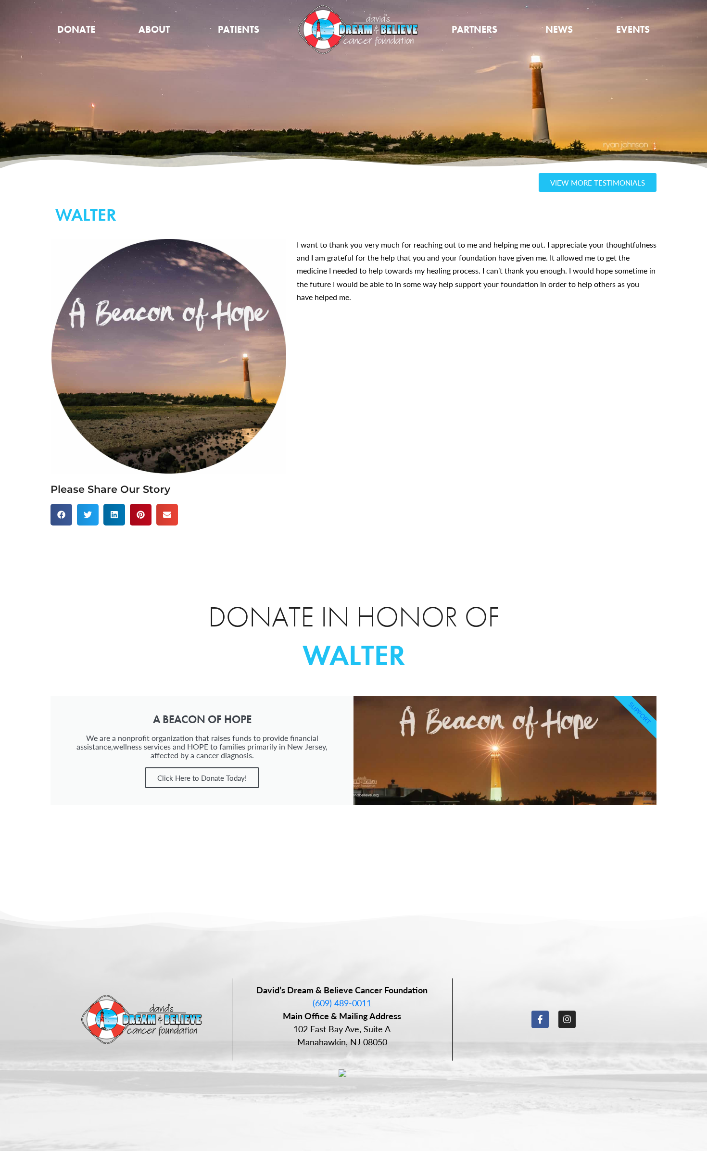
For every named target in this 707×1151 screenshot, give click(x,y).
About (154, 29)
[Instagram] (567, 1019)
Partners (474, 29)
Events (633, 29)
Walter (354, 655)
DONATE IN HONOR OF (353, 616)
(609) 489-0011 (342, 1003)
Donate (76, 29)
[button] (61, 514)
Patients (238, 29)
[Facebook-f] (540, 1019)
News (559, 29)
